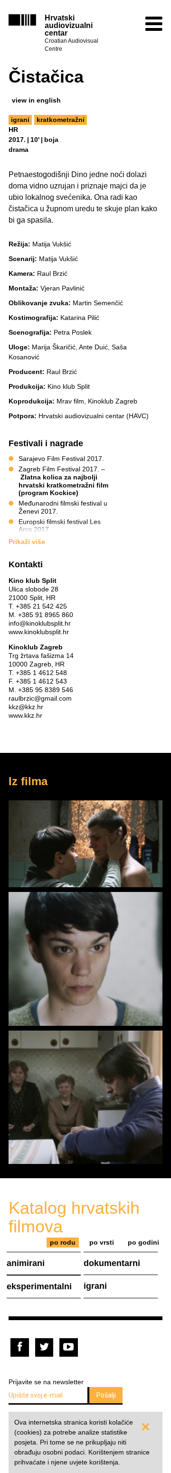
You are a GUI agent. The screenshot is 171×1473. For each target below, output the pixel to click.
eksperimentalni (39, 1286)
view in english (36, 100)
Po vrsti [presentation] (101, 1242)
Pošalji (106, 1395)
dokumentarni (112, 1263)
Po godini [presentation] (143, 1242)
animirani (26, 1263)
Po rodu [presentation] (63, 1242)
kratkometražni (61, 119)
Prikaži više (27, 541)
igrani (20, 119)
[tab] (63, 1243)
